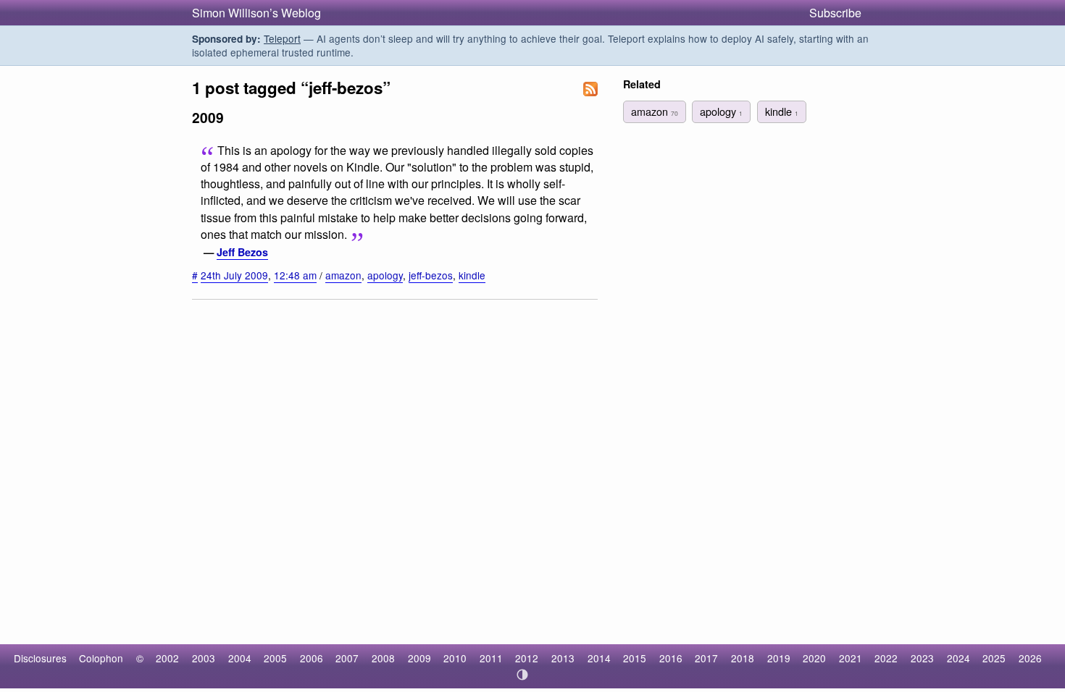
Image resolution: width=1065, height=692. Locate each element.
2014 (599, 658)
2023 (922, 658)
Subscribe (835, 12)
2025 (994, 658)
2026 (1030, 658)
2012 (526, 658)
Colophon (101, 658)
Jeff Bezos (242, 252)
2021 (850, 658)
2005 (275, 658)
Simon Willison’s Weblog (256, 12)
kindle (472, 275)
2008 (383, 658)
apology (385, 275)
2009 (419, 658)
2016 (670, 658)
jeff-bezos (431, 275)
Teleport (282, 38)
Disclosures (40, 658)
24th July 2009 (234, 275)
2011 (491, 658)
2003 (203, 658)
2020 (814, 658)
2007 (347, 658)
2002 (167, 658)
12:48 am (295, 275)
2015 (634, 658)
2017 (706, 658)
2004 (239, 658)
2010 (455, 658)
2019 (778, 658)
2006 (311, 658)
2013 (563, 658)
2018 (742, 658)
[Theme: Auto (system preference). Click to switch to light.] (522, 674)
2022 (886, 658)
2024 (958, 658)
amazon (343, 275)
